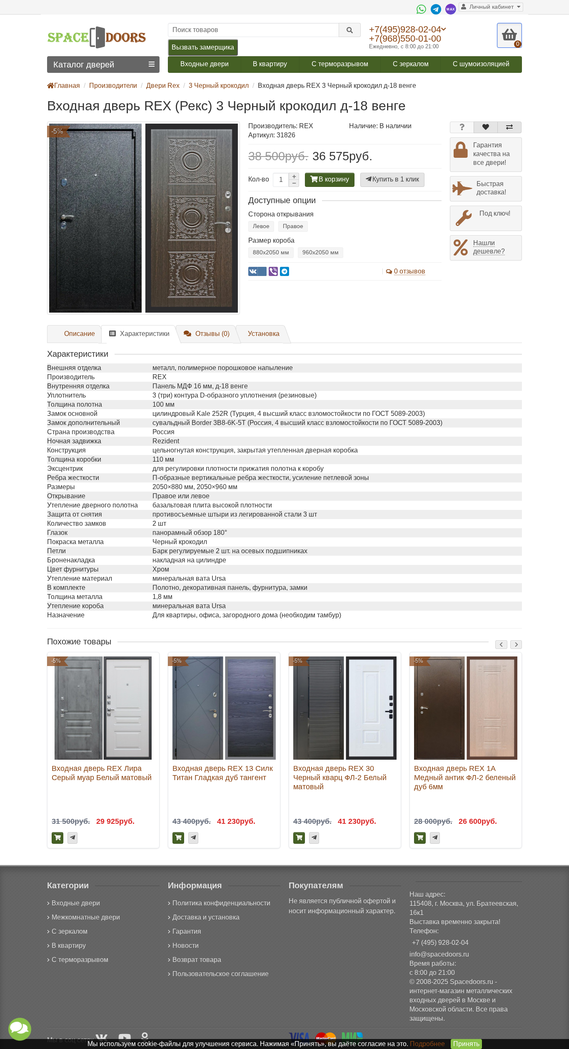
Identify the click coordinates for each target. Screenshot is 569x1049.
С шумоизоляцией (481, 63)
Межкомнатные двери (86, 917)
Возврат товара (196, 959)
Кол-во (258, 179)
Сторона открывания (281, 214)
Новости (185, 945)
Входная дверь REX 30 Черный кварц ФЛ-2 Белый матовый (340, 777)
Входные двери (204, 63)
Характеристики (145, 333)
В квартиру (270, 63)
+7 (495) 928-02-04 (440, 942)
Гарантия (186, 931)
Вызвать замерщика (203, 47)
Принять (466, 1043)
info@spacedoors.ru (439, 954)
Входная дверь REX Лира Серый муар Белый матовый (102, 773)
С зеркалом (411, 63)
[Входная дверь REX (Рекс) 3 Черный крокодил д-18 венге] (143, 218)
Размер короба (271, 240)
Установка (264, 333)
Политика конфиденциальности (221, 903)
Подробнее (427, 1043)
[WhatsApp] (422, 9)
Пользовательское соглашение (220, 973)
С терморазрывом (340, 63)
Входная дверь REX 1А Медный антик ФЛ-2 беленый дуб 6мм (465, 777)
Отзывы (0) (212, 333)
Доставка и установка (206, 917)
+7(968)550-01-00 (405, 38)
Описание (79, 333)
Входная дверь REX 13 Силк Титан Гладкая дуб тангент (222, 773)
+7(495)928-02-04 (405, 29)
